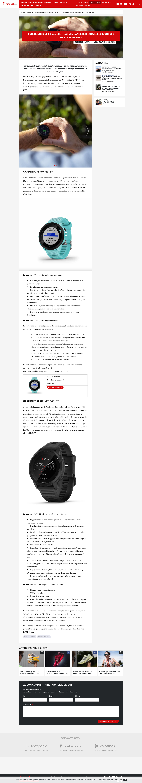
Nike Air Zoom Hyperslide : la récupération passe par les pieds (112, 78)
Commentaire (28, 704)
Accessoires (25, 5)
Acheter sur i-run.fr (55, 387)
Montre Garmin (41, 12)
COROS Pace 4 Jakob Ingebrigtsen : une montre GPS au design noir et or (111, 68)
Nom (25, 696)
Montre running (95, 2)
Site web (78, 696)
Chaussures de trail (44, 2)
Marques (38, 5)
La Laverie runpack (82, 2)
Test (32, 5)
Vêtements (63, 2)
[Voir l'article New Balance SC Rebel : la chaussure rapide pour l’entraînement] (84, 659)
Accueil (23, 12)
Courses (87, 5)
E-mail (51, 696)
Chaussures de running (29, 2)
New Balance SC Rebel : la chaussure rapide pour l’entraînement (111, 88)
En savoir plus (116, 780)
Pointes (55, 2)
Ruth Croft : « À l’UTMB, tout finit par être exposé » (110, 672)
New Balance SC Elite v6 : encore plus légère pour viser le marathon (30, 673)
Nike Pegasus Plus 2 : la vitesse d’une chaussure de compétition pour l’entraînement (56, 674)
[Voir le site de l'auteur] (103, 104)
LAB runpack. (106, 2)
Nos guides (79, 5)
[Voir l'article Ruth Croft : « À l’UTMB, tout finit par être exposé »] (110, 659)
